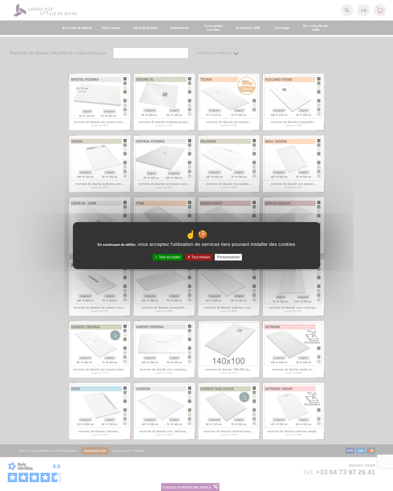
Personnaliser (228, 257)
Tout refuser (200, 257)
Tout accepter (169, 257)
